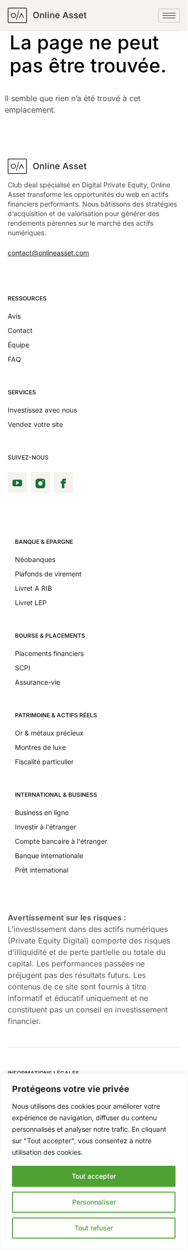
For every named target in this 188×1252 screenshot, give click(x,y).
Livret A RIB (33, 588)
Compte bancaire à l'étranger (61, 841)
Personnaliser (94, 1202)
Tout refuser (94, 1228)
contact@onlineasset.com (48, 253)
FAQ (14, 359)
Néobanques (35, 559)
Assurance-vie (37, 682)
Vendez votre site (35, 424)
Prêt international (41, 870)
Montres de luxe (40, 747)
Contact (20, 330)
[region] (94, 1161)
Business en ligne (42, 812)
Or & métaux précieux (49, 733)
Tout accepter (94, 1176)
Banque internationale (49, 855)
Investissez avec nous (42, 410)
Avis (14, 316)
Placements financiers (49, 653)
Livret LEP (31, 602)
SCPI (22, 668)
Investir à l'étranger (45, 827)
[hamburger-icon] (169, 16)
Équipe (18, 345)
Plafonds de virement (48, 574)
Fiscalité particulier (44, 762)
